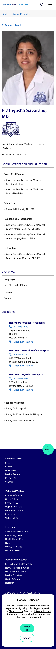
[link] (15, 4)
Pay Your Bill (10, 478)
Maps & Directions (23, 341)
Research (9, 583)
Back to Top (48, 450)
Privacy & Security (13, 546)
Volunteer (9, 481)
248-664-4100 (21, 354)
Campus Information (14, 495)
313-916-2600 (21, 327)
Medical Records (12, 474)
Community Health (14, 535)
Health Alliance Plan (14, 539)
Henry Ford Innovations (16, 571)
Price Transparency (14, 510)
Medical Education (13, 575)
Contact (8, 466)
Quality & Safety (12, 579)
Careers (8, 463)
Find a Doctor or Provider (16, 13)
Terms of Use (16, 611)
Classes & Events (13, 503)
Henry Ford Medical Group (17, 567)
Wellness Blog (11, 518)
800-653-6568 (21, 378)
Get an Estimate (12, 499)
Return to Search (13, 25)
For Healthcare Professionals (18, 564)
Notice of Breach (12, 550)
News (8, 543)
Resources (10, 514)
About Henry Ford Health (16, 531)
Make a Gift (10, 470)
